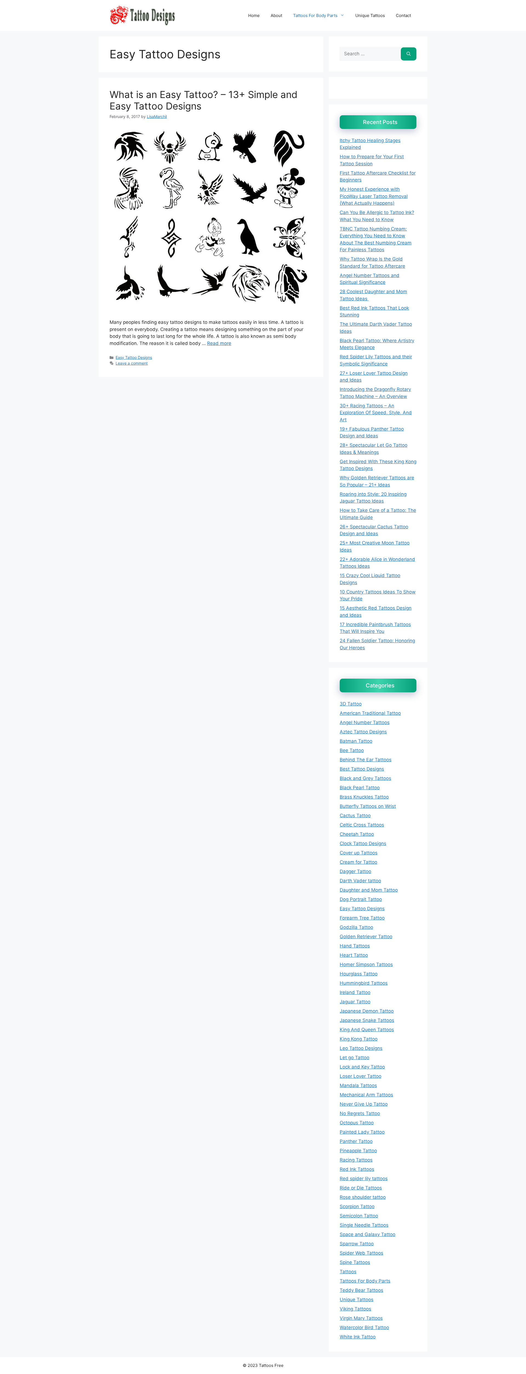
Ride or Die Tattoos (361, 1188)
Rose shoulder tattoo (363, 1197)
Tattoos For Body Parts (315, 15)
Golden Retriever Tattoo (366, 936)
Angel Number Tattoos (365, 722)
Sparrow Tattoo (357, 1243)
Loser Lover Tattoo (360, 1076)
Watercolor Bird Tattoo (364, 1327)
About (276, 15)
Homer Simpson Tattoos (366, 964)
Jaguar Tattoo (355, 1001)
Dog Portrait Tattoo (361, 899)
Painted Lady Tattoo (362, 1132)
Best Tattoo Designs (362, 769)
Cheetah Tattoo (357, 834)
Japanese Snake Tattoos (367, 1020)
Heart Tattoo (354, 955)
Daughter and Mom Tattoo (369, 890)
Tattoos (348, 1271)
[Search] (408, 54)
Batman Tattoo (356, 741)
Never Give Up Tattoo (364, 1104)
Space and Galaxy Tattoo (367, 1234)
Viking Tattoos (355, 1309)
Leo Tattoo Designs (361, 1048)
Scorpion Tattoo (357, 1206)
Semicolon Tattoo (359, 1216)
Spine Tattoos (355, 1262)
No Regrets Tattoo (360, 1113)
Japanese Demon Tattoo (367, 1011)
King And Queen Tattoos (367, 1029)
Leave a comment (132, 363)
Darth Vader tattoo (360, 880)
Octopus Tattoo (357, 1122)
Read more (219, 343)
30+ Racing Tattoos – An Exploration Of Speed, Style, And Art (376, 412)
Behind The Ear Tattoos (365, 759)
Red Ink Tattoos (357, 1169)
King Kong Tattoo (359, 1039)
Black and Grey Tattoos (365, 778)
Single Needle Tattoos (364, 1225)
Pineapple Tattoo (358, 1150)
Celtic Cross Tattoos (362, 825)
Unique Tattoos (370, 15)
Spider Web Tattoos (361, 1253)
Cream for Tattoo (358, 862)
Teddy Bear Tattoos (361, 1290)
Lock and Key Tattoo (362, 1067)
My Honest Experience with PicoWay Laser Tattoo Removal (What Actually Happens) (374, 196)
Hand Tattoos (355, 946)
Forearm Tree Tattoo (362, 918)
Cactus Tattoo (355, 815)
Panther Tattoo (356, 1141)
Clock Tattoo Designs (363, 843)
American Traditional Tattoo (370, 713)
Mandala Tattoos (358, 1085)
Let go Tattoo (354, 1057)
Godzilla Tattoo (356, 927)
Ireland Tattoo (355, 992)
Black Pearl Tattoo (360, 787)
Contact (403, 15)
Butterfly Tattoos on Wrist (368, 806)
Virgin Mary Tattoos (361, 1318)
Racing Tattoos (356, 1160)
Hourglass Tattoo (359, 974)
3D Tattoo (351, 704)
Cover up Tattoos (359, 852)
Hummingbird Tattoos (364, 983)
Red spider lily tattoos (364, 1178)
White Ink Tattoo (358, 1337)
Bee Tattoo (352, 750)
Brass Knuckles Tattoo (364, 797)
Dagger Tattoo (355, 871)
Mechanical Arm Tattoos (366, 1095)
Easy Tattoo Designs (134, 357)
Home (254, 15)
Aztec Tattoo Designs (363, 731)
